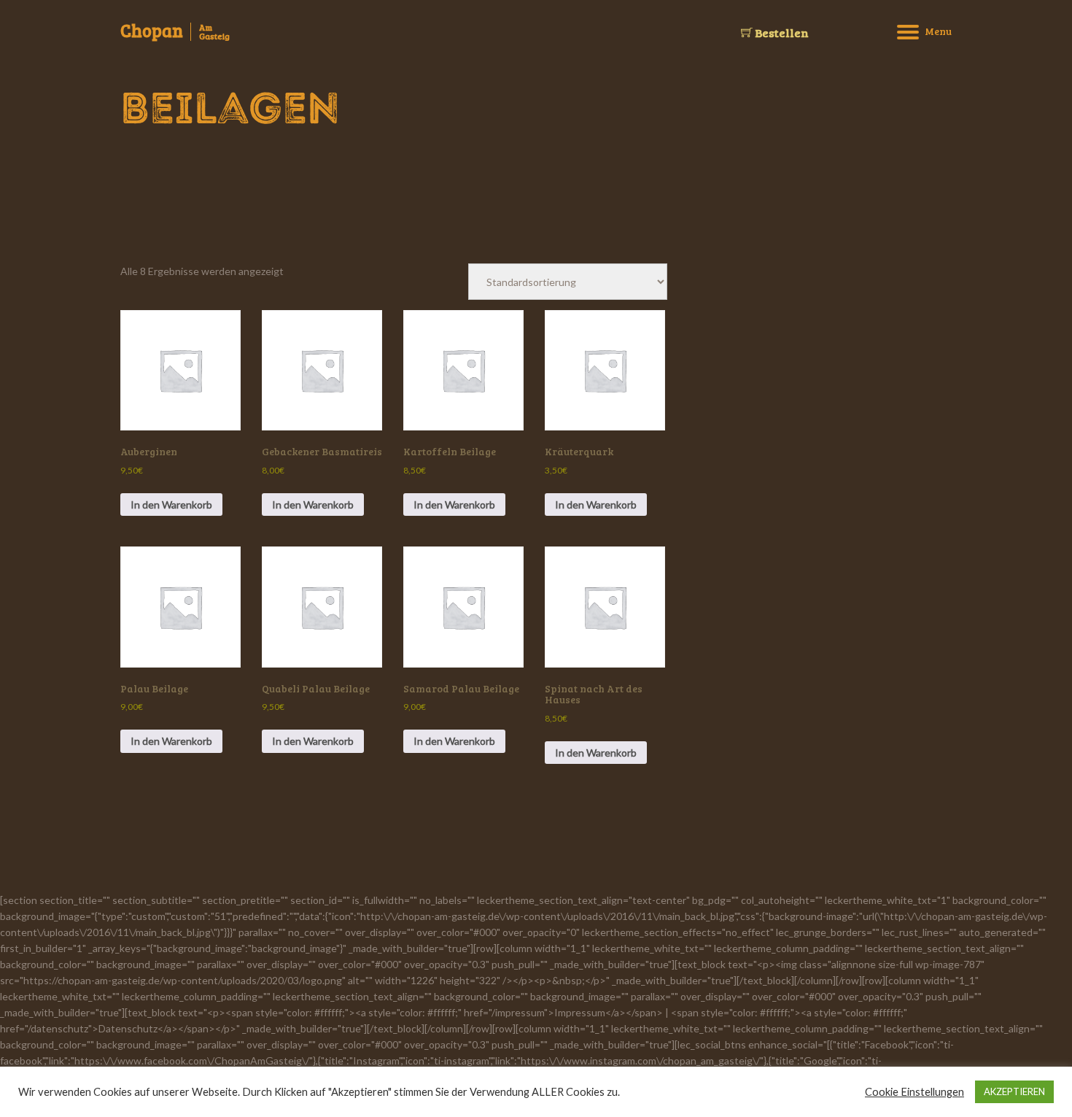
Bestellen (781, 32)
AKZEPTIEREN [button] (1014, 1091)
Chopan (151, 30)
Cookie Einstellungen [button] (914, 1092)
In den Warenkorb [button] (171, 504)
